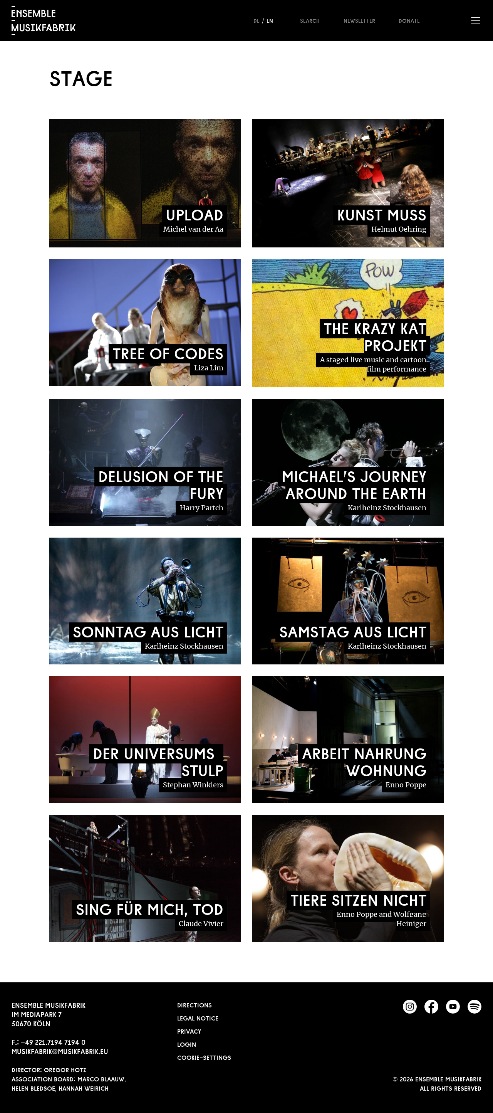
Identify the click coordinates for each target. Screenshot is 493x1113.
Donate (409, 20)
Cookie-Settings (204, 1057)
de (256, 20)
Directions (194, 1004)
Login (186, 1044)
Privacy (189, 1030)
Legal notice (197, 1017)
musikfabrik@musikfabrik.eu (60, 1050)
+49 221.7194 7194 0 (53, 1041)
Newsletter (359, 20)
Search (310, 20)
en (270, 20)
